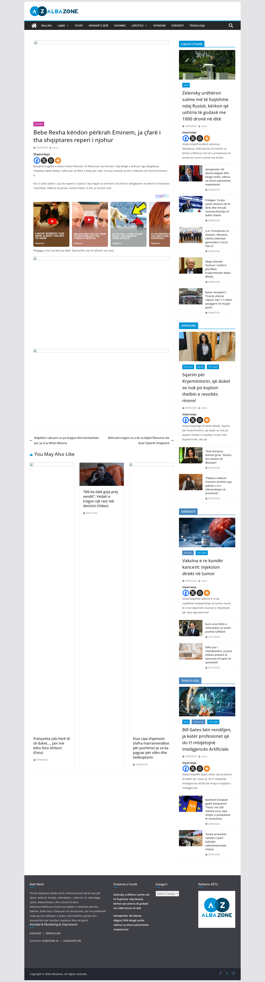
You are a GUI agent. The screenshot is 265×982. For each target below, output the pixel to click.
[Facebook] (37, 160)
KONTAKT (35, 933)
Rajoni (200, 367)
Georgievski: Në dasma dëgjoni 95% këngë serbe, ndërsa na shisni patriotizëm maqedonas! (218, 177)
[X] (44, 160)
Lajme (61, 25)
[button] (67, 25)
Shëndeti (177, 25)
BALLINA (46, 25)
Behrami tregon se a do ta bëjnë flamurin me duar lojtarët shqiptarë (138, 440)
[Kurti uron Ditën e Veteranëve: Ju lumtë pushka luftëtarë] (190, 630)
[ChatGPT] (51, 160)
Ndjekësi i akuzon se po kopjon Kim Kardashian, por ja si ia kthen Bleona (67, 440)
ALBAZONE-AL (50, 940)
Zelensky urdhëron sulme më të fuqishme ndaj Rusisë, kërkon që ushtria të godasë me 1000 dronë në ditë (205, 106)
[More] (58, 160)
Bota (186, 85)
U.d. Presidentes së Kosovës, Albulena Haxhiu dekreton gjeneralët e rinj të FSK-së (217, 238)
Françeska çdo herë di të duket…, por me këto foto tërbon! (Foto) (51, 745)
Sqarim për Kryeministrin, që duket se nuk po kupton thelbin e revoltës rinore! (206, 387)
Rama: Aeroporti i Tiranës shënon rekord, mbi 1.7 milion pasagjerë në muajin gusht (218, 300)
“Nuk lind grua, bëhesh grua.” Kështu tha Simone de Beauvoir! (218, 457)
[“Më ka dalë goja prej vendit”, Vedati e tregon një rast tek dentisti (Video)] (102, 465)
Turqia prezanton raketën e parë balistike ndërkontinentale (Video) (215, 841)
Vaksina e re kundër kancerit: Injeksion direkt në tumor (202, 567)
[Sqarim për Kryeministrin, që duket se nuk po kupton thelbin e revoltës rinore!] (207, 346)
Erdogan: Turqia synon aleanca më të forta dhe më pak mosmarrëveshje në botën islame (217, 207)
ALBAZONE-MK (72, 940)
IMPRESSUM (53, 933)
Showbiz (120, 25)
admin (55, 147)
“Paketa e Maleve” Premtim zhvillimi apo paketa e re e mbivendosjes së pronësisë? (218, 485)
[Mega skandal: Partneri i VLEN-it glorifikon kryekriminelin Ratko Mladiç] (190, 271)
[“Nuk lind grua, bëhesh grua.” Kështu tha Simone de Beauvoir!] (190, 459)
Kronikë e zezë (98, 25)
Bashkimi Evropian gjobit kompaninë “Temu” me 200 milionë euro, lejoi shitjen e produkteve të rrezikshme (217, 809)
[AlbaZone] (34, 25)
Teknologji (197, 25)
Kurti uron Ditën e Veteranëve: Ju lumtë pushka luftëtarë (218, 627)
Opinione (159, 25)
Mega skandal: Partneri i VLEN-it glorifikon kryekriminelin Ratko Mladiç (218, 269)
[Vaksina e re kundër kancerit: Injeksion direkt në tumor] (207, 532)
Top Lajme (213, 367)
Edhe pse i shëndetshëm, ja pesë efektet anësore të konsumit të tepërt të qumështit (218, 655)
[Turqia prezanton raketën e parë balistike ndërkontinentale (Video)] (190, 844)
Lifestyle (137, 25)
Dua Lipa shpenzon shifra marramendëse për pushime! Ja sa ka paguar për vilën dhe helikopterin (151, 748)
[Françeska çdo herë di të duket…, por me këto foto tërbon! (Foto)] (52, 465)
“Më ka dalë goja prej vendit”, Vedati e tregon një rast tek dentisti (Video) (100, 498)
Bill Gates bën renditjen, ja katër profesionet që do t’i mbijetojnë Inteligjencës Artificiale (206, 739)
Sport (79, 25)
